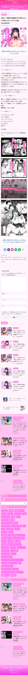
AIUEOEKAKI (4, 510)
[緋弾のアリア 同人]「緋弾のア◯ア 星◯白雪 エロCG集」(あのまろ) (20, 442)
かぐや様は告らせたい (6, 538)
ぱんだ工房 (17, 541)
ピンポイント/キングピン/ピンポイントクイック (12, 559)
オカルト (10, 257)
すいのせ (4, 541)
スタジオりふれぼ (6, 553)
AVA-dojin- (10, 513)
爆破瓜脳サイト (5, 575)
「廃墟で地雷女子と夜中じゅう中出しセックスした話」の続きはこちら (14, 241)
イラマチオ (5, 257)
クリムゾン (13, 547)
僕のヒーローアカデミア (7, 566)
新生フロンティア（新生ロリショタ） (10, 569)
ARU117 (4, 513)
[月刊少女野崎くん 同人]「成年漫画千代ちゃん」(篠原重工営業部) (20, 457)
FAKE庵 (13, 516)
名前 (3, 293)
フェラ (24, 257)
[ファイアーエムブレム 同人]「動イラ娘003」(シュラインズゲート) (19, 487)
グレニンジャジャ (21, 547)
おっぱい (14, 257)
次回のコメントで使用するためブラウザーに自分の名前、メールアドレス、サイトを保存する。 (14, 313)
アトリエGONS (5, 547)
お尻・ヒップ (19, 257)
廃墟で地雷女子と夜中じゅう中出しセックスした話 (14, 52)
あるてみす (4, 532)
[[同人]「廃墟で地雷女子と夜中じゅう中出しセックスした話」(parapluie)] (15, 249)
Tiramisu (17, 529)
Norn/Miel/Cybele (6, 526)
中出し (10, 259)
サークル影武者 (14, 550)
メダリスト (4, 563)
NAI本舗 (12, 519)
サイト (3, 306)
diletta (24, 513)
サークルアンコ (5, 550)
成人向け (21, 259)
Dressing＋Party (5, 516)
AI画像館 (11, 510)
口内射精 (14, 259)
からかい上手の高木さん (19, 538)
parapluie (10, 59)
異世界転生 (13, 575)
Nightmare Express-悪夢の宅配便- (9, 523)
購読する (6, 496)
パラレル (14, 553)
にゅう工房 (10, 541)
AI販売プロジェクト (19, 510)
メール (4, 299)
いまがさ (11, 532)
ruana (3, 529)
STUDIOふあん (10, 529)
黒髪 (3, 261)
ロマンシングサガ (13, 563)
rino (24, 526)
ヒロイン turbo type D (7, 556)
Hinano (18, 516)
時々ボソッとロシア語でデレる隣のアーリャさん (12, 572)
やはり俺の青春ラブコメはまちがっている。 (11, 544)
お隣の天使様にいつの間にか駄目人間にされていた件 (13, 535)
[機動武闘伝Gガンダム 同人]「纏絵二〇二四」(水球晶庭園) (20, 472)
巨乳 (18, 259)
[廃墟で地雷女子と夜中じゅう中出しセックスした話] (14, 156)
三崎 (20, 563)
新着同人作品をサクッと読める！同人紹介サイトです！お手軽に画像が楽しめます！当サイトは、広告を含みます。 (14, 667)
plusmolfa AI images (16, 526)
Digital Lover (18, 513)
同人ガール (14, 9)
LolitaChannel (5, 519)
